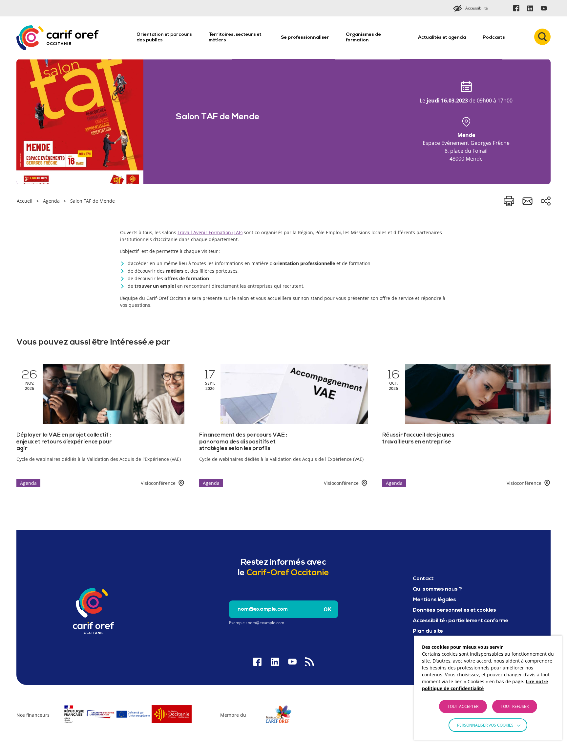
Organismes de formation (363, 37)
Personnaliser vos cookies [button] (485, 725)
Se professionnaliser (305, 37)
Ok (327, 609)
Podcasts (494, 37)
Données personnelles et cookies (454, 610)
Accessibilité (476, 8)
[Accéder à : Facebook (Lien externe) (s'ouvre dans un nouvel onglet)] (516, 8)
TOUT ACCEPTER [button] (463, 706)
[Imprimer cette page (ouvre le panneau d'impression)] (509, 201)
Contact (423, 578)
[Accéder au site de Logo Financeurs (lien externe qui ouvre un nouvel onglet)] (127, 724)
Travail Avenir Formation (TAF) (210, 232)
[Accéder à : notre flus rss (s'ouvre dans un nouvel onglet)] (309, 661)
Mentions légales (434, 599)
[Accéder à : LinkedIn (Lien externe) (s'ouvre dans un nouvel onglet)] (530, 8)
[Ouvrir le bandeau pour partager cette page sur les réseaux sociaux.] (545, 201)
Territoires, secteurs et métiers (235, 37)
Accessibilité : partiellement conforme (460, 620)
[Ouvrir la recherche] (542, 37)
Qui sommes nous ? (437, 589)
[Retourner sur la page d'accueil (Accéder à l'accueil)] (93, 611)
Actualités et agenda (442, 37)
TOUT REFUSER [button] (515, 706)
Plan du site (428, 631)
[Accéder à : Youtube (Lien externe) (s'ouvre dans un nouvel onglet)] (544, 8)
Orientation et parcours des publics (164, 37)
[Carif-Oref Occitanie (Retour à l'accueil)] (57, 37)
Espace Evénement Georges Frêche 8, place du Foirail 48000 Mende (466, 146)
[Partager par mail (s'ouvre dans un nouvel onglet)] (527, 201)
